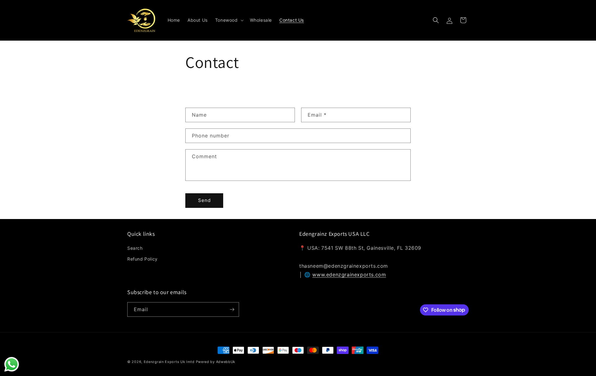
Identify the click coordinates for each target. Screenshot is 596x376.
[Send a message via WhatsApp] (11, 364)
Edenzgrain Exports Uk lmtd (169, 362)
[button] (228, 20)
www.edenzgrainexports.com (349, 274)
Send (204, 200)
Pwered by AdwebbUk (216, 362)
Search (135, 248)
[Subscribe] (232, 309)
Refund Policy (142, 259)
